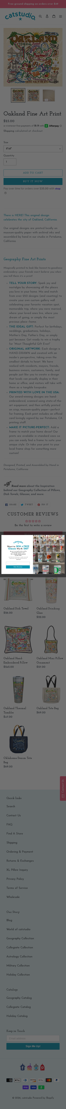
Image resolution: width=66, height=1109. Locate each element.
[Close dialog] (63, 536)
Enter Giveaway (18, 567)
